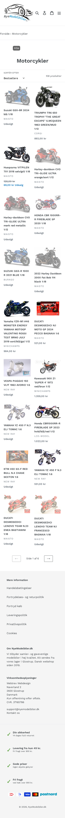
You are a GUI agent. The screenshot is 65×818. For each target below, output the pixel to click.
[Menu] (59, 13)
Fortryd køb (14, 606)
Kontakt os (13, 712)
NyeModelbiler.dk (37, 807)
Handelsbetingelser (19, 588)
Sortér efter (11, 73)
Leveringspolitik (17, 615)
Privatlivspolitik (16, 624)
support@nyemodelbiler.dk (23, 709)
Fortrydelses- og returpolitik (25, 597)
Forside (5, 33)
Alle (16, 48)
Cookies (12, 633)
